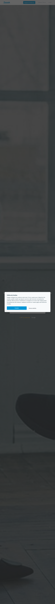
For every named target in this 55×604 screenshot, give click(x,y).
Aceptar (17, 308)
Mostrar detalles (32, 308)
